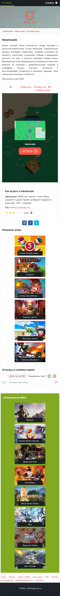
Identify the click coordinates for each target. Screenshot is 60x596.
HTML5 (13, 207)
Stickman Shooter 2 (30, 360)
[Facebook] (30, 222)
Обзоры (12, 577)
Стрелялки (22, 207)
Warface (30, 420)
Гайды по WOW (24, 577)
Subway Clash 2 (30, 317)
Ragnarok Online (30, 545)
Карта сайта (37, 577)
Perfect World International (30, 441)
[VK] (24, 222)
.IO (28, 207)
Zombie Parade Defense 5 (30, 253)
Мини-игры (20, 31)
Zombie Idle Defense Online (31, 296)
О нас (3, 577)
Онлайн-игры (33, 31)
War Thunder (30, 566)
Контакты (39, 580)
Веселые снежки (30, 338)
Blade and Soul (30, 462)
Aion (30, 524)
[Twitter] (36, 222)
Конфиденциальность (24, 580)
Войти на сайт (16, 376)
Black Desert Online (30, 503)
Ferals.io (30, 274)
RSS (47, 577)
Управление (25, 87)
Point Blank (30, 483)
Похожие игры (39, 87)
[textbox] (30, 382)
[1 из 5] (7, 213)
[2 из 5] (8, 213)
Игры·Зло (30, 22)
